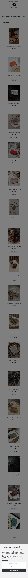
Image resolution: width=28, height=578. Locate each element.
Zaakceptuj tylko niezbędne (14, 563)
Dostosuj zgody (14, 566)
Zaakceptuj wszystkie (14, 570)
